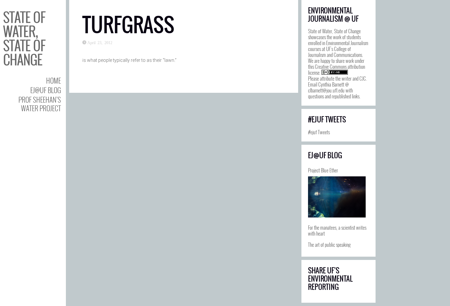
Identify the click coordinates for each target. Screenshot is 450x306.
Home (53, 80)
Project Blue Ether (323, 170)
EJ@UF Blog (45, 90)
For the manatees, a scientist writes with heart (337, 230)
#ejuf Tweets (319, 132)
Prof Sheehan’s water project (39, 103)
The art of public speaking (329, 244)
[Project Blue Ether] (337, 196)
